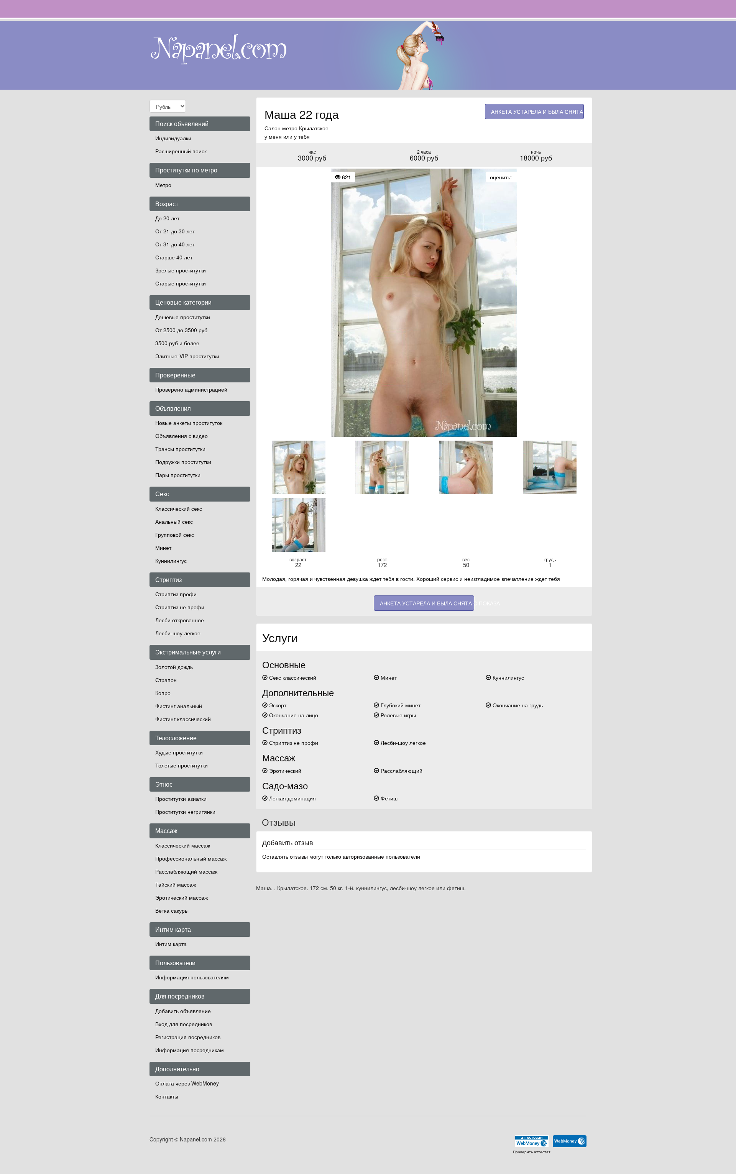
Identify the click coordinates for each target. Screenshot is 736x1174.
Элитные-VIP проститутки (187, 356)
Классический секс (178, 508)
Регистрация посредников (187, 1037)
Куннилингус (171, 560)
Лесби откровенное (179, 620)
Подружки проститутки (183, 462)
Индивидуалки (173, 138)
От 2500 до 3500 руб (181, 330)
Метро (163, 185)
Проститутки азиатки (181, 798)
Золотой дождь (174, 667)
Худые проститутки (179, 752)
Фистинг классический (183, 719)
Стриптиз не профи (179, 607)
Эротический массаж (181, 897)
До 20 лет (167, 218)
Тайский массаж (175, 884)
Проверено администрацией (191, 389)
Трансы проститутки (180, 449)
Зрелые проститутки (180, 270)
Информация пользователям (192, 977)
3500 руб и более (177, 343)
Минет (163, 547)
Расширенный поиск (181, 151)
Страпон (166, 680)
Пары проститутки (177, 475)
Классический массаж (182, 845)
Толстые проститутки (181, 765)
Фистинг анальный (178, 706)
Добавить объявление (183, 1011)
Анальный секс (174, 521)
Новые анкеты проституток (188, 422)
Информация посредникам (189, 1050)
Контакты (166, 1096)
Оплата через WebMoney (187, 1083)
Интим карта (171, 944)
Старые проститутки (180, 283)
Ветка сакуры (172, 910)
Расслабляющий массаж (186, 871)
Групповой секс (174, 534)
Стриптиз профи (176, 594)
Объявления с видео (181, 435)
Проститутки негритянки (185, 811)
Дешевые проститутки (182, 317)
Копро (163, 693)
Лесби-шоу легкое (177, 633)
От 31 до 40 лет (175, 244)
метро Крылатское (305, 128)
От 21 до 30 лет (175, 231)
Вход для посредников (183, 1024)
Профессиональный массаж (191, 858)
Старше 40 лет (173, 257)
